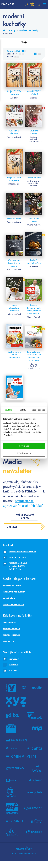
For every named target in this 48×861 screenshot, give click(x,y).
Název (10, 57)
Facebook (13, 665)
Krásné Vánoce (34, 177)
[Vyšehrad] (14, 768)
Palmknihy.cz (9, 622)
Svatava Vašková (14, 137)
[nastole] (35, 715)
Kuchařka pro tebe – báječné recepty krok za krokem (34, 356)
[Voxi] (37, 768)
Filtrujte (24, 42)
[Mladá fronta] (12, 808)
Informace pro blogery (14, 592)
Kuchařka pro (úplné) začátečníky (14, 354)
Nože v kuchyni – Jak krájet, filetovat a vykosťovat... (34, 309)
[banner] (8, 4)
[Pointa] (35, 792)
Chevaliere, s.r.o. (33, 368)
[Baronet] (14, 820)
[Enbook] (34, 831)
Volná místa (9, 598)
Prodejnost (12, 54)
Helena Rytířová (14, 314)
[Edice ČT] (10, 780)
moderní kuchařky (29, 30)
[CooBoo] (24, 687)
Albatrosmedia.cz (11, 629)
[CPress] (12, 748)
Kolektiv (13, 98)
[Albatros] (10, 687)
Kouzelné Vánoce (33, 132)
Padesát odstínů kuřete (34, 261)
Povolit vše (24, 446)
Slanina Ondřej (33, 317)
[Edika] (12, 715)
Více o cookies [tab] (38, 410)
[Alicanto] (34, 748)
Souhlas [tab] (8, 410)
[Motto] (37, 687)
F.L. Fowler (33, 267)
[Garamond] (33, 808)
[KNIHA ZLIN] (20, 756)
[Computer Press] (10, 728)
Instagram (14, 659)
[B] (33, 116)
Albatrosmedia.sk (11, 635)
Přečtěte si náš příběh (13, 605)
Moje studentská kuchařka (14, 308)
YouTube (13, 670)
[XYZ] (16, 702)
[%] (33, 244)
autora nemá (13, 184)
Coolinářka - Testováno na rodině (14, 263)
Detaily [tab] (23, 410)
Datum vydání (13, 51)
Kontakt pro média (12, 585)
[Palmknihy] (36, 780)
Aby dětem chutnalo (14, 132)
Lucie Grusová (33, 181)
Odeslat (12, 526)
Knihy (12, 30)
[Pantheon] (10, 792)
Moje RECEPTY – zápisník (14, 93)
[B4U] (16, 740)
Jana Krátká (33, 183)
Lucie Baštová (33, 141)
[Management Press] (37, 728)
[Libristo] (36, 820)
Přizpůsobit (22, 453)
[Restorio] (12, 831)
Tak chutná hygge (34, 220)
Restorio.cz (8, 641)
